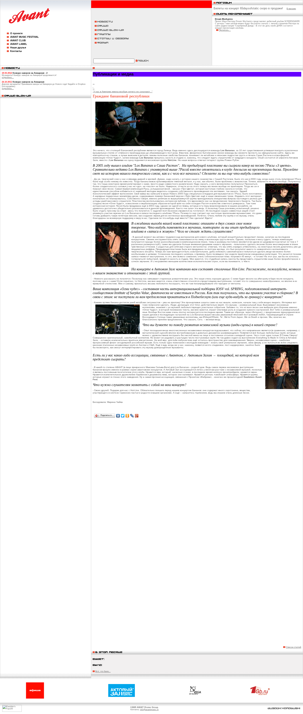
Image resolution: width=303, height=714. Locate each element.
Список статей (293, 647)
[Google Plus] (136, 416)
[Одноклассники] (127, 416)
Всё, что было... (103, 671)
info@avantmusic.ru (149, 709)
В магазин (291, 9)
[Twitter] (122, 416)
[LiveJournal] (132, 416)
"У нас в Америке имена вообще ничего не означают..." (123, 91)
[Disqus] (197, 476)
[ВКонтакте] (118, 416)
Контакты (16, 51)
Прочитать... (225, 30)
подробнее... (8, 77)
